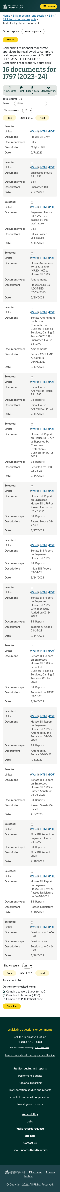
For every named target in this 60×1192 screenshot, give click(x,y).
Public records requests (30, 1128)
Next (42, 118)
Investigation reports (30, 1104)
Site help (30, 1136)
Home (6, 15)
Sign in (10, 39)
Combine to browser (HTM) (23, 995)
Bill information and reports (19, 19)
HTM (43, 131)
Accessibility (30, 1114)
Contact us (30, 1143)
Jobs (30, 1121)
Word (34, 131)
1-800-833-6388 (42, 1048)
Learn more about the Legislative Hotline (30, 1055)
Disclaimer (35, 1172)
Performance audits (30, 1075)
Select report (32, 31)
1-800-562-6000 (30, 1042)
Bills (51, 15)
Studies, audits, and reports (30, 1068)
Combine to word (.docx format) (25, 991)
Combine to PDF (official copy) (24, 999)
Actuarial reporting (30, 1083)
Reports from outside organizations (30, 1097)
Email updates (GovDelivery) (30, 1150)
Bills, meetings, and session (29, 15)
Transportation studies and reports (30, 1090)
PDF (51, 131)
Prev (9, 118)
